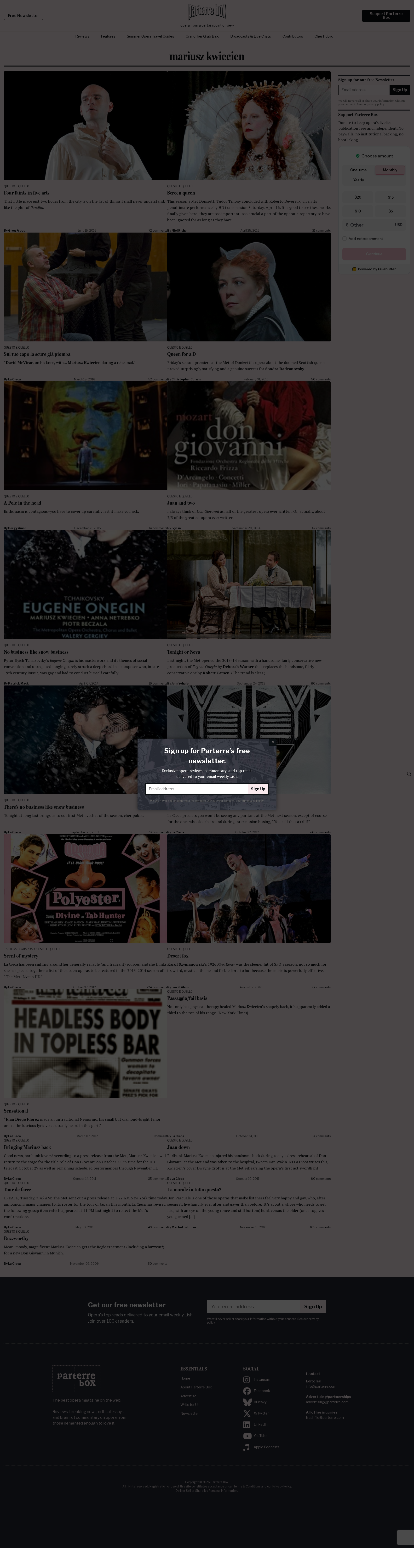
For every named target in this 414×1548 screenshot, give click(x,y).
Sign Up (258, 789)
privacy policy (255, 800)
